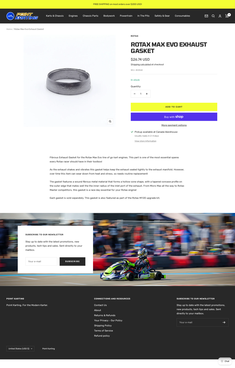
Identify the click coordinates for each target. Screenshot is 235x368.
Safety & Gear (162, 15)
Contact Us (100, 305)
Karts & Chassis (55, 15)
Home (9, 29)
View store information (145, 141)
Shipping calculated (141, 64)
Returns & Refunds (104, 315)
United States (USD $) (18, 348)
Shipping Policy (103, 325)
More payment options (174, 125)
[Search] (213, 16)
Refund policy (102, 335)
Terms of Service (103, 330)
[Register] (224, 322)
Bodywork (109, 15)
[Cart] (227, 16)
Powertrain (126, 15)
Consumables (182, 15)
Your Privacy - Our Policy (108, 320)
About (97, 310)
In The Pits (143, 15)
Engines (73, 15)
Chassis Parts (90, 15)
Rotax (134, 36)
